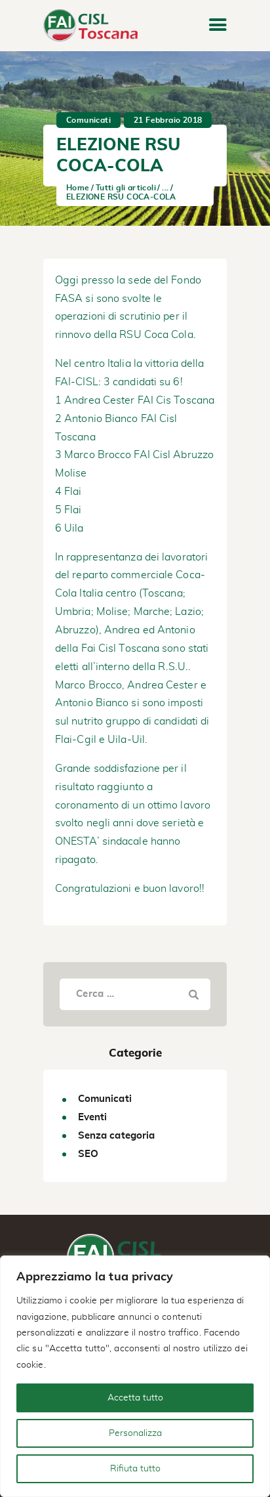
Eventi (92, 1117)
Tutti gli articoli (126, 188)
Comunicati (88, 120)
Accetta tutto (135, 1397)
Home (78, 188)
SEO (88, 1154)
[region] (135, 1376)
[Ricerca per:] (135, 993)
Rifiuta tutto (135, 1468)
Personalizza (135, 1433)
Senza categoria (116, 1136)
